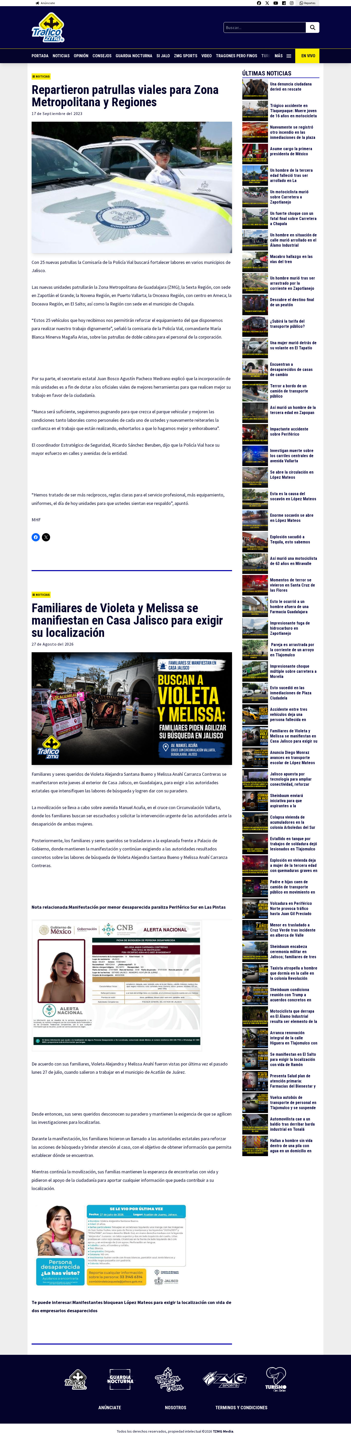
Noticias (61, 55)
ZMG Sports (185, 55)
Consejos (102, 55)
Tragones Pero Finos (236, 55)
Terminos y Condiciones (241, 1407)
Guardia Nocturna (134, 55)
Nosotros (175, 1407)
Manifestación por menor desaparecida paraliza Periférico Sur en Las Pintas (148, 907)
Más (279, 55)
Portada (40, 55)
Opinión (81, 55)
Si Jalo (163, 55)
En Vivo (308, 55)
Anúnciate (109, 1407)
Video (206, 55)
